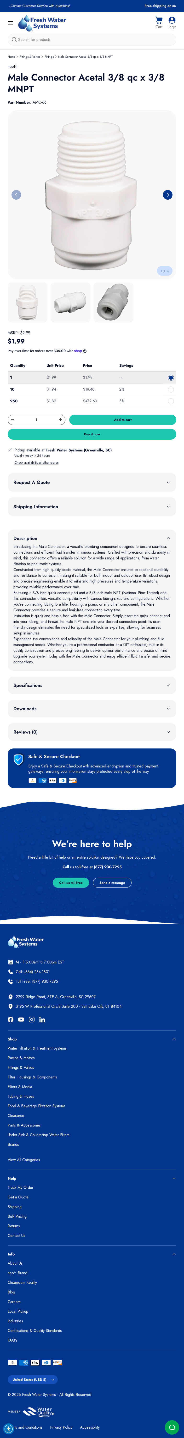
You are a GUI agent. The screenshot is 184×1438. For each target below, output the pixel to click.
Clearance (16, 1115)
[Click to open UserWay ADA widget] (8, 1428)
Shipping (15, 1207)
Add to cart (123, 419)
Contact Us (16, 1235)
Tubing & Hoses (21, 1096)
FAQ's (12, 1340)
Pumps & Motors (21, 1058)
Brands (13, 1144)
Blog (11, 1292)
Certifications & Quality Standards (35, 1330)
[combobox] (92, 39)
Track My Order (20, 1187)
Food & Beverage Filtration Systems (36, 1106)
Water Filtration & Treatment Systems (37, 1048)
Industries (15, 1321)
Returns (14, 1226)
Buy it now (92, 434)
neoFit (12, 66)
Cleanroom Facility (22, 1282)
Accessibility (90, 1427)
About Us (15, 1263)
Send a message (112, 882)
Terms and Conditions (25, 1427)
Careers (14, 1302)
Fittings (49, 57)
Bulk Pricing (17, 1216)
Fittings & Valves (29, 57)
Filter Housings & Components (32, 1077)
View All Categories (24, 1160)
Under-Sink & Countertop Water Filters (38, 1135)
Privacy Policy (61, 1427)
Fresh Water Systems (39, 1394)
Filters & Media (20, 1087)
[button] (159, 23)
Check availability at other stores (36, 462)
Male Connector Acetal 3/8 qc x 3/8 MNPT (85, 57)
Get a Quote (18, 1197)
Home (11, 57)
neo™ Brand (17, 1273)
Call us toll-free (71, 882)
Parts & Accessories (24, 1125)
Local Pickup (18, 1311)
